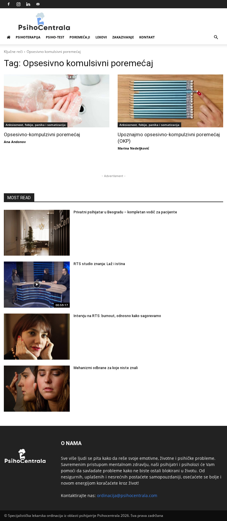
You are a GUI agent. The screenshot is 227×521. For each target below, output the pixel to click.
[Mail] (37, 4)
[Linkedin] (28, 4)
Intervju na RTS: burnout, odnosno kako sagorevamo (117, 316)
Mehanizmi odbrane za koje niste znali (106, 368)
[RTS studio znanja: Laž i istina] (37, 285)
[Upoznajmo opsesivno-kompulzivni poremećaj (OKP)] (170, 100)
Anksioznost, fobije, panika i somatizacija (36, 125)
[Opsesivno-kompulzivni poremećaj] (56, 100)
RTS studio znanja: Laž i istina (99, 264)
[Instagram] (18, 4)
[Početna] (8, 37)
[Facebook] (8, 4)
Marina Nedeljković (133, 148)
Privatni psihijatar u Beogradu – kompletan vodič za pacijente (125, 212)
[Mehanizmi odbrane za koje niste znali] (37, 389)
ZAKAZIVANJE (123, 37)
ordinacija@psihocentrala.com (127, 495)
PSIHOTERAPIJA (28, 37)
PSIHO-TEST (55, 37)
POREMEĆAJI (79, 37)
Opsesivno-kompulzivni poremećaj (42, 134)
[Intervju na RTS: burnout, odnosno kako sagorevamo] (37, 337)
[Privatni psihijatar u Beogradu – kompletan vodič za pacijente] (37, 233)
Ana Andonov (15, 141)
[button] (216, 37)
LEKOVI (101, 37)
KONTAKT (147, 37)
